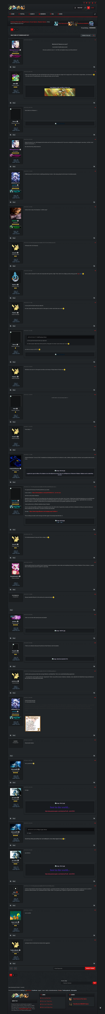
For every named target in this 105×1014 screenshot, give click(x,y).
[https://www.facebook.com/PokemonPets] (84, 2)
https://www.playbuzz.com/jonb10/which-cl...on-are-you (46, 492)
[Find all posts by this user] (10, 67)
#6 (95, 206)
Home (12, 14)
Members (43, 14)
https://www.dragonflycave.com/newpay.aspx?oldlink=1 (43, 511)
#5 (95, 171)
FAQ (52, 14)
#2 (95, 71)
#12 (95, 394)
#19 (95, 614)
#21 (95, 671)
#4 (95, 139)
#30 (95, 940)
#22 (95, 697)
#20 (95, 642)
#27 (95, 850)
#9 (95, 302)
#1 (95, 39)
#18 (95, 594)
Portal (22, 14)
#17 (95, 562)
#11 (95, 366)
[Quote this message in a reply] (94, 67)
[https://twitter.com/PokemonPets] (86, 2)
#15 (95, 486)
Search (32, 14)
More (60, 14)
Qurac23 (53, 242)
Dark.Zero (54, 486)
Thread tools (85, 35)
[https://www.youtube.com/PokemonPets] (92, 2)
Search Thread (90, 968)
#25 (95, 787)
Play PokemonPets (63, 23)
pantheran (53, 671)
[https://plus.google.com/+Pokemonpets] (89, 2)
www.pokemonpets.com (25, 1008)
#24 (95, 760)
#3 (95, 107)
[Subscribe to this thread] (94, 35)
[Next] (17, 29)
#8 (95, 270)
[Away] (17, 892)
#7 (95, 242)
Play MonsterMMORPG (83, 23)
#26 (95, 823)
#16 (95, 534)
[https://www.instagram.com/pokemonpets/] (95, 2)
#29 (95, 910)
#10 (95, 330)
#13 (95, 426)
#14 (95, 454)
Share (14, 67)
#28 (95, 885)
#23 (95, 740)
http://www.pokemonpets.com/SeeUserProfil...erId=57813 (60, 811)
